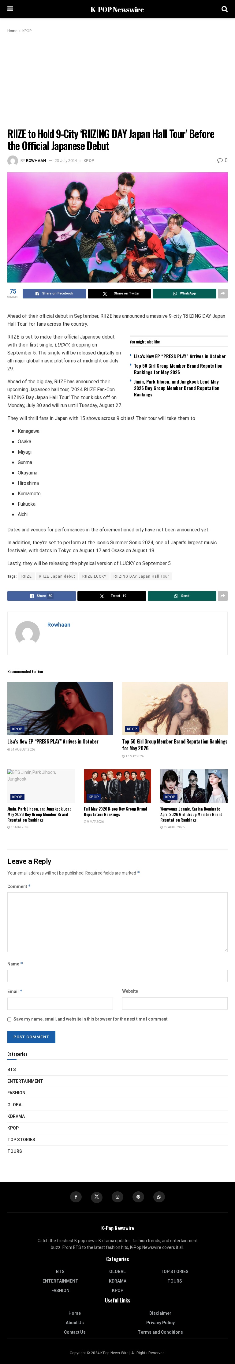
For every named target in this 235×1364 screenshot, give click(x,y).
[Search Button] (225, 9)
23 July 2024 (66, 160)
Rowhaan (36, 160)
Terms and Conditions (160, 1332)
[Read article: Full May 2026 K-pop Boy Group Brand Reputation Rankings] (117, 786)
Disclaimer (160, 1313)
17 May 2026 (134, 756)
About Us (75, 1323)
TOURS (14, 1151)
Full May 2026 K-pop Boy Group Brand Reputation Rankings (115, 811)
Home (12, 31)
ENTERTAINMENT (25, 1081)
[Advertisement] (117, 80)
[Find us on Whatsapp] (159, 1196)
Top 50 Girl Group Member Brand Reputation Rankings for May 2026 (178, 368)
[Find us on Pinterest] (138, 1196)
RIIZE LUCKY (94, 576)
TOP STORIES (21, 1140)
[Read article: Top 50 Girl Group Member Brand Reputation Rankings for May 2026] (175, 708)
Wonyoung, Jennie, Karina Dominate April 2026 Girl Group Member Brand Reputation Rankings (191, 814)
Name (15, 964)
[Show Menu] (10, 9)
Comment (19, 886)
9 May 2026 (95, 822)
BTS (11, 1069)
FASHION (16, 1093)
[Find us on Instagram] (117, 1196)
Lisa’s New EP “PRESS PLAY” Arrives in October (180, 356)
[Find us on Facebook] (76, 1196)
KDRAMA (16, 1116)
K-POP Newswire (117, 9)
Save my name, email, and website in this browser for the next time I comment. (91, 1019)
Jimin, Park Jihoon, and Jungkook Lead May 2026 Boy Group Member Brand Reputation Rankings (176, 388)
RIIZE (26, 576)
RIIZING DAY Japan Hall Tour (141, 576)
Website (130, 991)
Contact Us (75, 1332)
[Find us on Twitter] (97, 1197)
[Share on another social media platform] (223, 293)
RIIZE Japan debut (57, 576)
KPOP (27, 31)
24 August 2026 (22, 750)
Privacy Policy (160, 1323)
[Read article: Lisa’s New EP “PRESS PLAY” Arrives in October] (60, 708)
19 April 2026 (174, 827)
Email (15, 991)
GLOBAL (15, 1105)
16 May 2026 (19, 827)
